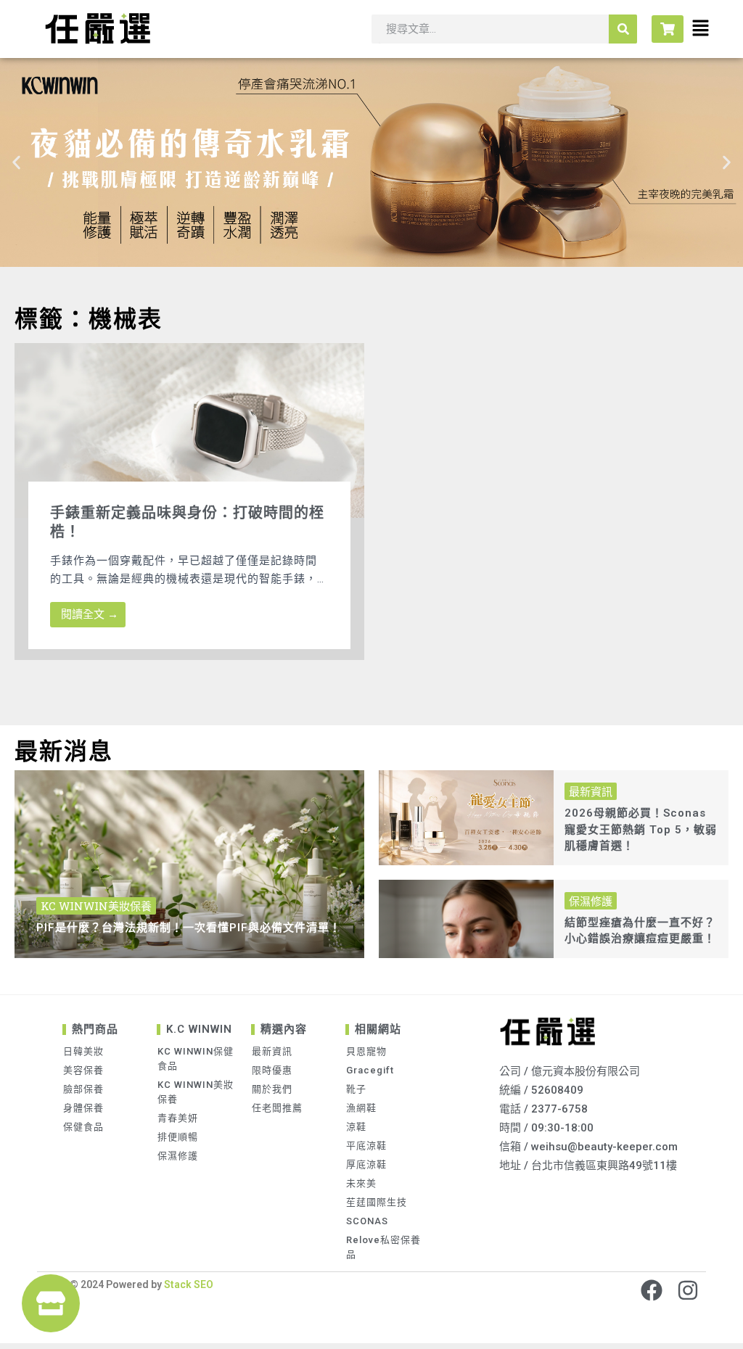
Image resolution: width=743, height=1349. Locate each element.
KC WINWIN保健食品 (195, 1058)
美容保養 (83, 1070)
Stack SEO (187, 1284)
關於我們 (272, 1089)
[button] (16, 163)
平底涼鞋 (366, 1145)
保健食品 (83, 1126)
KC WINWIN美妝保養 (195, 1092)
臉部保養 (83, 1089)
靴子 (356, 1089)
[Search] (623, 29)
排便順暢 (177, 1136)
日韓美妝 (83, 1051)
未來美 (361, 1183)
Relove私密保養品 (383, 1247)
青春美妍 (177, 1118)
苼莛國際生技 (376, 1202)
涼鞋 (356, 1126)
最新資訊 (272, 1051)
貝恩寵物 (366, 1051)
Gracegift (370, 1070)
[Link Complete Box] (189, 502)
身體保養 (83, 1107)
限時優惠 (272, 1070)
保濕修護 (177, 1155)
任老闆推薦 (277, 1107)
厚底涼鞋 (366, 1164)
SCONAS (367, 1221)
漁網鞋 (361, 1107)
